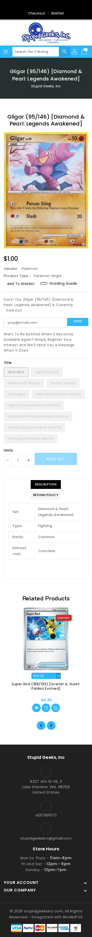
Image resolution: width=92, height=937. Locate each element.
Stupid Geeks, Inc (46, 86)
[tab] (46, 484)
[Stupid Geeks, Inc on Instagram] (46, 5)
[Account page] (75, 52)
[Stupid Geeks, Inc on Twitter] (36, 5)
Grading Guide (63, 283)
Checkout (36, 13)
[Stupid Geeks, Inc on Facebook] (27, 5)
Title (8, 362)
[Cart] (85, 52)
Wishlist (57, 13)
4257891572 (46, 815)
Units (8, 450)
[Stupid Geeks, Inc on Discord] (64, 5)
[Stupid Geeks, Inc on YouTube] (55, 5)
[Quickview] (36, 707)
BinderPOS (73, 917)
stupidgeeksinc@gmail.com (45, 838)
